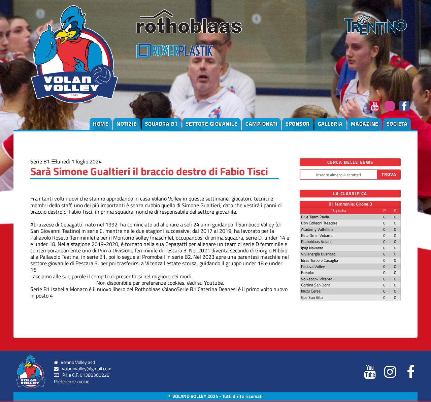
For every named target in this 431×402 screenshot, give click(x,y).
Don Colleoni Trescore (319, 223)
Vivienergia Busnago (318, 254)
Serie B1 (40, 161)
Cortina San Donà (315, 285)
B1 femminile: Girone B (350, 203)
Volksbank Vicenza (316, 279)
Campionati (261, 124)
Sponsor (298, 124)
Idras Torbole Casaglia (319, 260)
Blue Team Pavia (315, 217)
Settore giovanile (212, 124)
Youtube (213, 283)
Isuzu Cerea (311, 291)
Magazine (364, 124)
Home (100, 124)
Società (397, 124)
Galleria (330, 124)
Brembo (307, 272)
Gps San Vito (312, 297)
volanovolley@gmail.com (86, 368)
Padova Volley (313, 266)
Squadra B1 (161, 124)
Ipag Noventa (312, 248)
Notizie (127, 124)
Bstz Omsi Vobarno (317, 235)
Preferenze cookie (71, 381)
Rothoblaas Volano (316, 241)
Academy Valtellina (317, 229)
